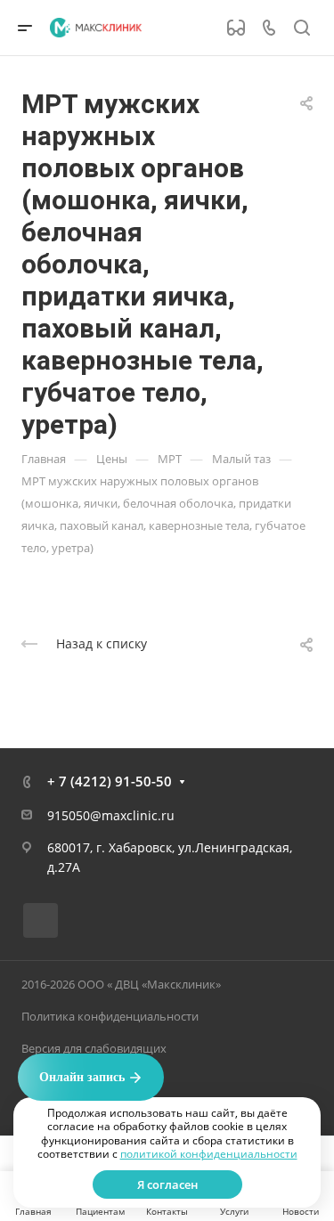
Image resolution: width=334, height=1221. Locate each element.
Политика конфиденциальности (110, 1016)
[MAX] (40, 920)
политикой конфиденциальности (208, 1153)
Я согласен (167, 1184)
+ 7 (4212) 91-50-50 (109, 781)
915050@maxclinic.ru (111, 815)
